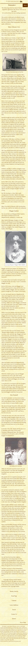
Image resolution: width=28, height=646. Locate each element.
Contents (14, 600)
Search (14, 609)
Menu (25, 5)
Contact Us (14, 614)
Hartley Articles (14, 591)
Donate (14, 618)
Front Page (14, 596)
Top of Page (23, 622)
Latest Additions (14, 605)
